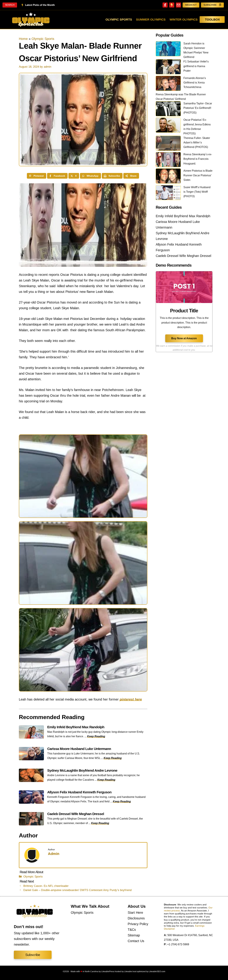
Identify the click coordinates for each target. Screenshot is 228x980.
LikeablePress (107, 971)
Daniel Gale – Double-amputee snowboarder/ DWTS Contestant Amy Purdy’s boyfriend (77, 890)
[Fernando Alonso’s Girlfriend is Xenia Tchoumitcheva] (168, 84)
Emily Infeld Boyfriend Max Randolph (183, 216)
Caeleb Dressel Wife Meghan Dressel (183, 256)
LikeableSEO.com (157, 971)
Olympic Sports (118, 19)
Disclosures (136, 918)
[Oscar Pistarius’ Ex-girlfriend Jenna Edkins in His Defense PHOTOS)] (168, 126)
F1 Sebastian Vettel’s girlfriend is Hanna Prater (196, 66)
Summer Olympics (151, 19)
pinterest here (131, 699)
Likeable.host (130, 971)
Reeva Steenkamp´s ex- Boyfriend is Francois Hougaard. (197, 159)
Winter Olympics (184, 19)
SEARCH (10, 5)
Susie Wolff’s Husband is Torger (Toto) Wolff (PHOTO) (196, 192)
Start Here (135, 912)
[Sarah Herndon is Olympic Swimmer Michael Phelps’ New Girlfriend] (168, 49)
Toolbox (212, 19)
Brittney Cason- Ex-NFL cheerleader (46, 886)
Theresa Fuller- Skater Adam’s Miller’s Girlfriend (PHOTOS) (196, 142)
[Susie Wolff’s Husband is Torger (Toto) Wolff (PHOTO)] (168, 193)
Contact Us (136, 941)
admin (53, 854)
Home (23, 39)
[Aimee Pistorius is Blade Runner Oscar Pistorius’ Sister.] (168, 176)
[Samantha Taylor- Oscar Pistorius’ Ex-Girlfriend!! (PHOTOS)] (168, 109)
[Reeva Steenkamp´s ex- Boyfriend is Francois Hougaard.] (168, 160)
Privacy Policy (138, 924)
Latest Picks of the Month (40, 5)
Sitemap (134, 935)
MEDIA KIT (191, 5)
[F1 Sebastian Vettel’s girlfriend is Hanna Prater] (168, 67)
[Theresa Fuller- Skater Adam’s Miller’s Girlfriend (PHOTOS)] (168, 144)
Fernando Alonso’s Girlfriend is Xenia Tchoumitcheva (194, 82)
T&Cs (132, 929)
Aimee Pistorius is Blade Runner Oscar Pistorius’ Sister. (197, 175)
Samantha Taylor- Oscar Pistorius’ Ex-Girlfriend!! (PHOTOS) (197, 108)
